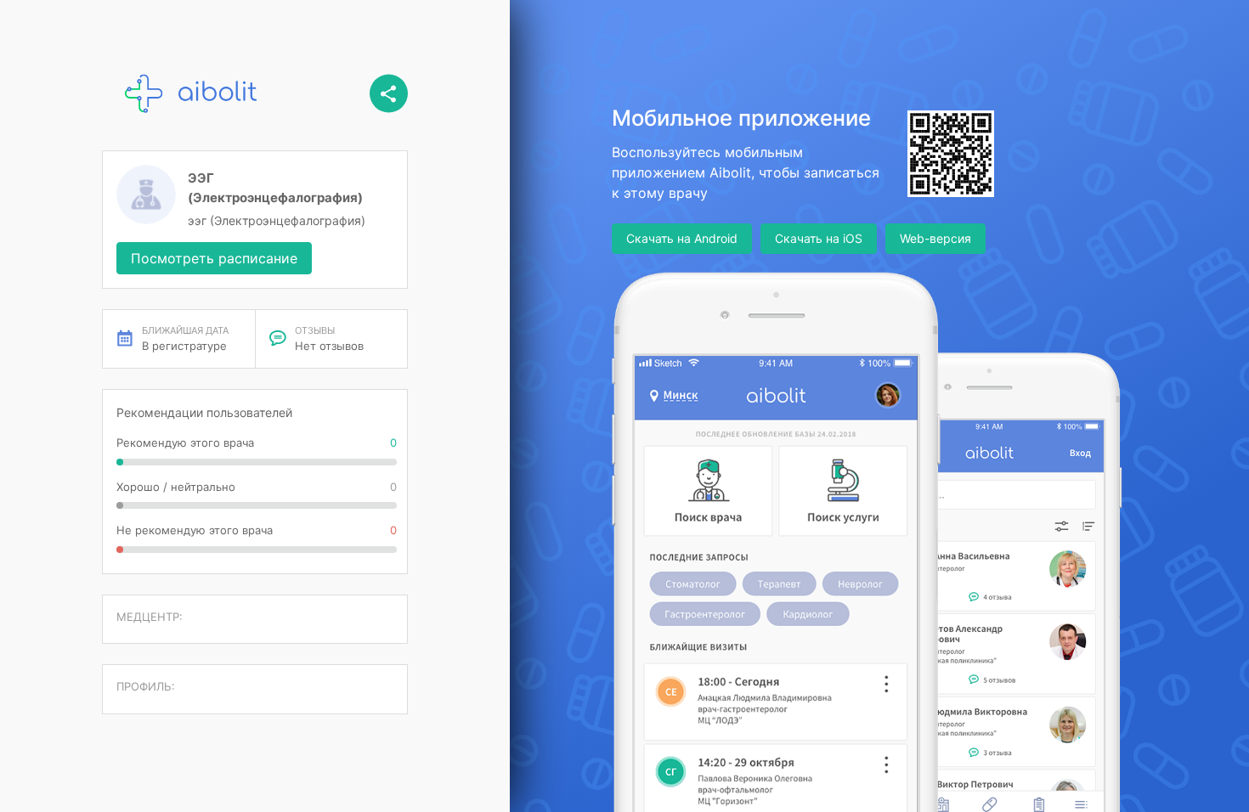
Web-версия (935, 238)
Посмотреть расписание (214, 258)
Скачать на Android (682, 238)
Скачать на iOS (818, 238)
